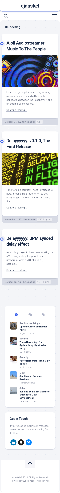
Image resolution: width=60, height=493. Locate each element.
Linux (22, 372)
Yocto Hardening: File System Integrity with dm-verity (33, 345)
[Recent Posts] (16, 315)
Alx (47, 481)
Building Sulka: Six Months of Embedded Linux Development (35, 394)
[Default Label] (13, 442)
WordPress (29, 481)
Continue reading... (16, 110)
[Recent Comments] (30, 315)
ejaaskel (30, 6)
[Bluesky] (28, 442)
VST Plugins (44, 219)
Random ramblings (30, 323)
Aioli (39, 122)
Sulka (22, 388)
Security (24, 338)
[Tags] (43, 315)
